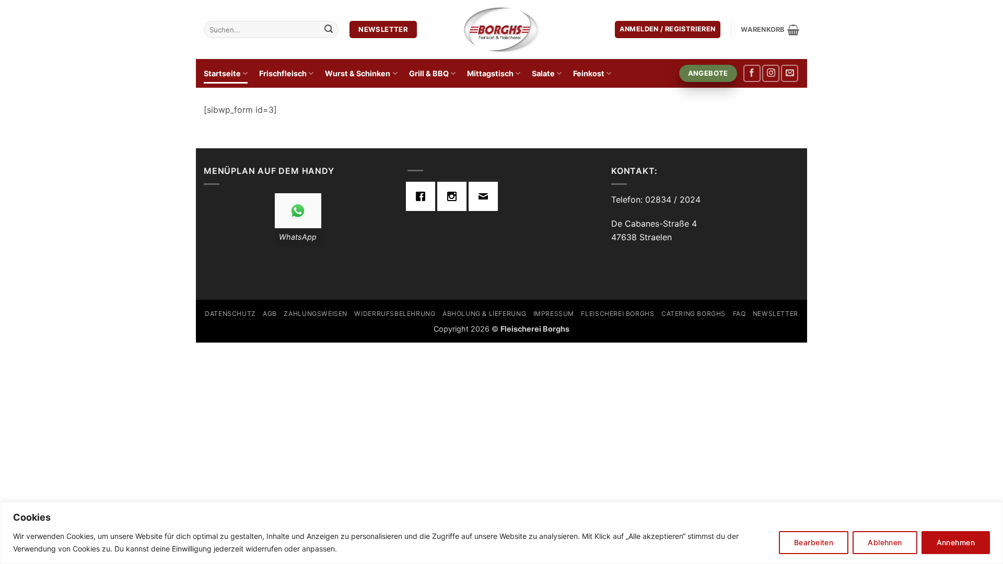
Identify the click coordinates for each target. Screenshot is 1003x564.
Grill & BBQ (429, 73)
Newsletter (775, 314)
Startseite (222, 73)
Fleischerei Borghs (617, 314)
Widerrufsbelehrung (394, 314)
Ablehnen (885, 542)
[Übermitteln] (328, 30)
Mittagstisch (490, 73)
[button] (667, 29)
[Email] (485, 196)
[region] (501, 533)
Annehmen (956, 542)
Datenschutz (230, 314)
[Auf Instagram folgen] (770, 73)
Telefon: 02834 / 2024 (656, 199)
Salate (543, 73)
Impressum (554, 314)
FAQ (739, 314)
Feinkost (588, 73)
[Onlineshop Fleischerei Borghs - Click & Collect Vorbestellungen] (501, 29)
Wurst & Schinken (357, 73)
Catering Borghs (693, 314)
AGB (270, 314)
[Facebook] (423, 196)
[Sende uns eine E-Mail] (789, 73)
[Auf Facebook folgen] (752, 73)
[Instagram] (454, 196)
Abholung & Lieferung (484, 314)
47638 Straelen (641, 237)
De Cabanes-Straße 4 (654, 223)
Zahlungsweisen (315, 314)
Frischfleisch (283, 73)
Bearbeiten (813, 542)
